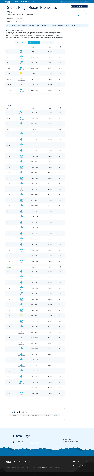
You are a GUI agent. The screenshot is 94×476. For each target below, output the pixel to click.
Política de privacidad (16, 467)
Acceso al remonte (34, 415)
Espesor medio (34, 43)
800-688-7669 (83, 14)
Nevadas (60, 25)
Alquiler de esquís (17, 415)
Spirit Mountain (18, 21)
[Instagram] (82, 461)
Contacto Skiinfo (18, 462)
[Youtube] (74, 461)
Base (20, 43)
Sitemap (34, 467)
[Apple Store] (84, 465)
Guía (8, 25)
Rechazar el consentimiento (55, 467)
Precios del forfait (71, 25)
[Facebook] (86, 461)
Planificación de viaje (27, 1)
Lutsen (28, 21)
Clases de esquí (51, 415)
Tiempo (18, 25)
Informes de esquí (34, 25)
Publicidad (28, 462)
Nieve (16, 1)
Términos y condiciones (26, 467)
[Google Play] (76, 465)
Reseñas (44, 25)
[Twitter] (78, 461)
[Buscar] (77, 2)
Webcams (24, 25)
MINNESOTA (11, 15)
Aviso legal (8, 467)
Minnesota (19, 18)
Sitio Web (84, 10)
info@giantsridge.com (71, 441)
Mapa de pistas (52, 25)
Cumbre (48, 43)
